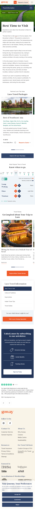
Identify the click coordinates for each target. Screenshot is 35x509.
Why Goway (22, 432)
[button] (24, 142)
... (6, 12)
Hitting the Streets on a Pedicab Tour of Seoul (16, 251)
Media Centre (22, 437)
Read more (4, 262)
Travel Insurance (6, 448)
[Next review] (9, 403)
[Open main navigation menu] (32, 2)
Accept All (17, 494)
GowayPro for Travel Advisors (24, 451)
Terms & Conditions (7, 454)
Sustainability (22, 440)
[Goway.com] (4, 2)
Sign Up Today (17, 372)
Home (3, 12)
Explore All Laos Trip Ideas (17, 155)
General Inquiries (6, 434)
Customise (17, 499)
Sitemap (4, 456)
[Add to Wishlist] (30, 99)
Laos (16, 36)
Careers (20, 434)
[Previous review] (3, 403)
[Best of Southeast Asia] (16, 121)
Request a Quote (23, 2)
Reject (17, 504)
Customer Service (7, 432)
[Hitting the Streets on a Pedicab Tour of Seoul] (16, 233)
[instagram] (3, 423)
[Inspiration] (5, 222)
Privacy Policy (5, 451)
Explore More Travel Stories (17, 273)
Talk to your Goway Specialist (17, 319)
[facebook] (10, 423)
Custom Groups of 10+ (25, 448)
